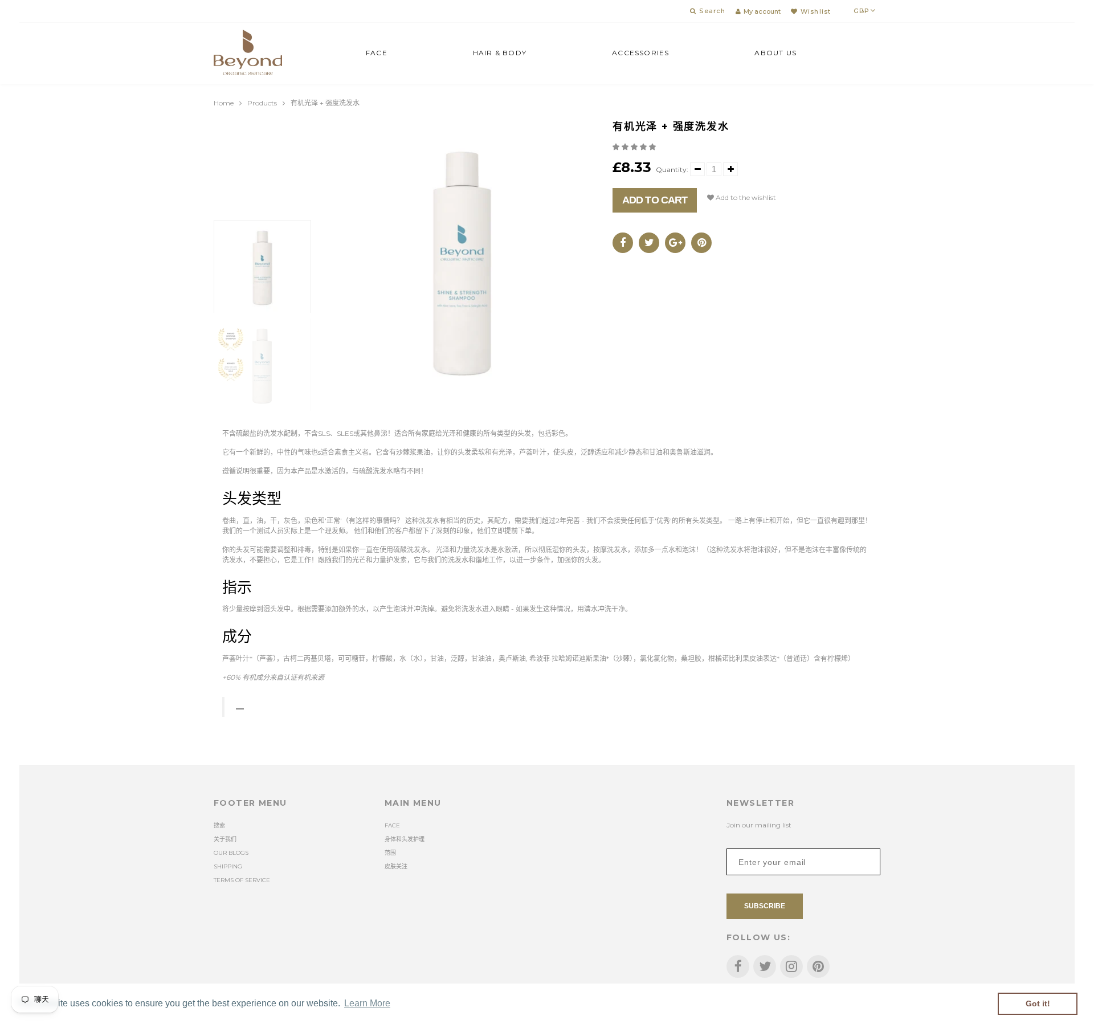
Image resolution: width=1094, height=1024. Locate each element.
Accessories (640, 52)
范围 (390, 852)
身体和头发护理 (404, 839)
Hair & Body (499, 52)
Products (262, 103)
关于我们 (225, 839)
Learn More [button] (367, 1003)
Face (376, 52)
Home (224, 103)
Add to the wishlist (745, 197)
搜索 (219, 825)
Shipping (228, 866)
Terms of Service (242, 880)
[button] (635, 146)
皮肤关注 (396, 866)
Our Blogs (231, 852)
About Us (775, 52)
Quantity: (672, 169)
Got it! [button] (1038, 1003)
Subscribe (764, 906)
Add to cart (654, 200)
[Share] (623, 242)
